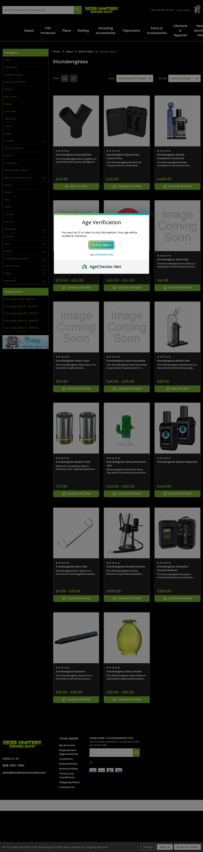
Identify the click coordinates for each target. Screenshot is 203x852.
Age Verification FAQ (101, 254)
